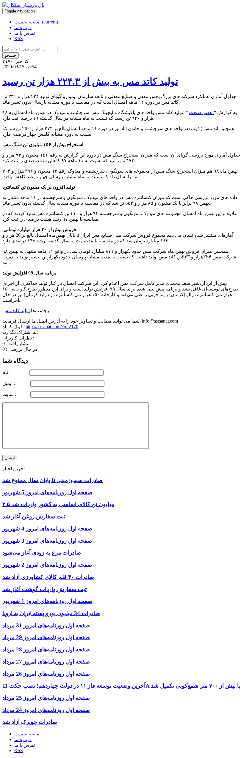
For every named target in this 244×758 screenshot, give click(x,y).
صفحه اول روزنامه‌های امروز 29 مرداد (46, 637)
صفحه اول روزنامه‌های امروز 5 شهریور (47, 492)
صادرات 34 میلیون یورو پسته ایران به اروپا (51, 613)
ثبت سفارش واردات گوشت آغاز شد (44, 589)
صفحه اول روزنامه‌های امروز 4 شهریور (47, 528)
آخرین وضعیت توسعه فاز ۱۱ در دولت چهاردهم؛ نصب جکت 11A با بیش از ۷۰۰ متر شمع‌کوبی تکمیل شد (121, 686)
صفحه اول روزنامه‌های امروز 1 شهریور (47, 601)
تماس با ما (24, 33)
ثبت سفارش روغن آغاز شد (33, 516)
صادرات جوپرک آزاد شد (29, 722)
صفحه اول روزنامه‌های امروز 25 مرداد (46, 698)
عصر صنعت (201, 112)
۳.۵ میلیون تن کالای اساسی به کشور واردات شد (58, 504)
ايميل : (15, 383)
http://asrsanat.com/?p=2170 (52, 326)
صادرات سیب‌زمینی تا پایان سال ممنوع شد (52, 480)
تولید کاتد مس (16, 310)
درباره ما (23, 27)
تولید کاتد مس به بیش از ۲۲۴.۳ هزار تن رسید (90, 81)
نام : (15, 372)
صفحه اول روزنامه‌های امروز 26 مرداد (46, 674)
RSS (18, 38)
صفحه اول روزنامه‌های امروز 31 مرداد (46, 625)
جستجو (10, 55)
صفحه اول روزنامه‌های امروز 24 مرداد (46, 710)
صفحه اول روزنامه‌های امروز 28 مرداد (46, 649)
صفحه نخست (36, 21)
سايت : (15, 394)
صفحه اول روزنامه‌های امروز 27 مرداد (46, 661)
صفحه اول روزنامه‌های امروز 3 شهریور (47, 541)
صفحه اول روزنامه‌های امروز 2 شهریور (47, 565)
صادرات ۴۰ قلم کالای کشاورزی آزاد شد (48, 577)
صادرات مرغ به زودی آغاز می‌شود (41, 552)
